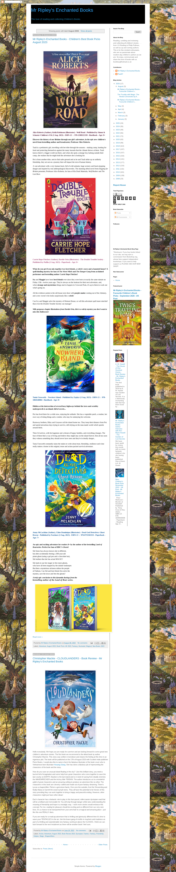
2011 (118, 169)
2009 (118, 175)
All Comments (121, 217)
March (120, 112)
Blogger (98, 866)
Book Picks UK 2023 (64, 646)
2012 (118, 166)
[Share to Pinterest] (105, 643)
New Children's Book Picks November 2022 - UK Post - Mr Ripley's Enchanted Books (119, 487)
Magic (42, 836)
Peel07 (120, 74)
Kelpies (36, 836)
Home (65, 845)
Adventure (42, 646)
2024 (118, 126)
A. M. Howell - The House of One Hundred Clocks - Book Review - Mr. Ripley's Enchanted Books (120, 372)
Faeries (86, 834)
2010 (118, 172)
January (121, 119)
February (121, 116)
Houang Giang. (60, 765)
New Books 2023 (98, 646)
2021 (118, 136)
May (120, 106)
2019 (118, 143)
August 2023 (51, 646)
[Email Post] (91, 643)
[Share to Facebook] (102, 643)
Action (41, 834)
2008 (118, 179)
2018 (118, 146)
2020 (118, 139)
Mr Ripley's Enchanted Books (62, 10)
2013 (118, 162)
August (121, 86)
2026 (118, 84)
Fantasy (75, 646)
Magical (89, 646)
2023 (118, 130)
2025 (118, 123)
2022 (118, 133)
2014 (118, 159)
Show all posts (86, 31)
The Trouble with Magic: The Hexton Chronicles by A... (128, 95)
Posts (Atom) (48, 849)
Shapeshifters (49, 836)
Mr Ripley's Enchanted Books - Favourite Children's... (129, 90)
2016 (118, 153)
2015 (118, 156)
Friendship (99, 834)
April (120, 109)
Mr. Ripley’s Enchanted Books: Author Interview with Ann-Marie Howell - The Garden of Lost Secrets (120, 430)
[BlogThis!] (98, 643)
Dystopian (79, 834)
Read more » (38, 637)
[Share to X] (100, 643)
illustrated (82, 646)
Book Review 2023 (68, 834)
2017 (118, 149)
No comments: (83, 643)
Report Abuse (119, 185)
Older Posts (103, 845)
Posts (118, 213)
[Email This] (95, 643)
